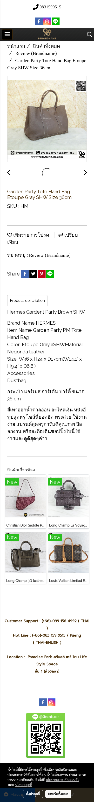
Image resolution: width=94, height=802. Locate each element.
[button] (88, 34)
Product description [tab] (27, 300)
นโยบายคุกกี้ (23, 785)
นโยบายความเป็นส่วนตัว (62, 780)
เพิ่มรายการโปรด (30, 235)
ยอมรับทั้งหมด (58, 794)
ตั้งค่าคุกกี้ (33, 794)
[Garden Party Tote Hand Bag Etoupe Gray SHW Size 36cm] (47, 119)
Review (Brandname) (50, 255)
